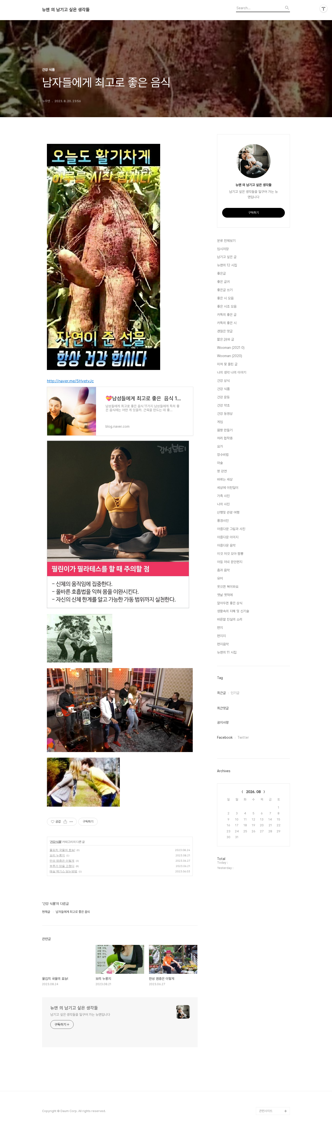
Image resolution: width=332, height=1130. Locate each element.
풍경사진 (223, 521)
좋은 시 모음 (225, 298)
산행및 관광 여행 (228, 512)
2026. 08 (253, 792)
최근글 (221, 693)
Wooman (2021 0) (231, 348)
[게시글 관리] (71, 821)
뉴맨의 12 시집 (227, 265)
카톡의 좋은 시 (226, 323)
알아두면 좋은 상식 (229, 603)
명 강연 (222, 471)
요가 (220, 446)
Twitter (243, 737)
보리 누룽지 (57, 855)
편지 (220, 628)
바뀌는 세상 (225, 479)
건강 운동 (223, 397)
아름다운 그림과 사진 (231, 529)
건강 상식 (223, 381)
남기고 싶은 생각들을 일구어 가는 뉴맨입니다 (80, 1014)
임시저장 (223, 249)
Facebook (225, 737)
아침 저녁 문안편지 (229, 562)
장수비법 (223, 455)
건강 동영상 (225, 414)
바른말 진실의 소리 (229, 619)
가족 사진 (223, 496)
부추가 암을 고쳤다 (62, 866)
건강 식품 (55, 841)
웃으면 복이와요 (227, 587)
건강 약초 (223, 405)
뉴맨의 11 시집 (226, 652)
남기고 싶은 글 (226, 257)
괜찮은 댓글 (225, 331)
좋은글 (221, 273)
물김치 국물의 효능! (62, 850)
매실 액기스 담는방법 (63, 871)
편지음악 (223, 644)
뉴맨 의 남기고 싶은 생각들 (66, 9)
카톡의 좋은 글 (226, 315)
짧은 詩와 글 (225, 339)
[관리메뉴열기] (323, 8)
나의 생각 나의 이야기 (231, 372)
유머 (220, 578)
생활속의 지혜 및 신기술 (233, 611)
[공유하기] (65, 821)
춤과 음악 (223, 570)
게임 (220, 422)
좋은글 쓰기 (225, 290)
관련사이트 (265, 1111)
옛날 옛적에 (225, 595)
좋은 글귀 (223, 282)
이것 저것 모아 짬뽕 (230, 554)
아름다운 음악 (226, 545)
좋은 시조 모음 (226, 306)
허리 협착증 (225, 438)
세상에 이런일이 (227, 488)
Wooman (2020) (229, 356)
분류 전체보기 (226, 241)
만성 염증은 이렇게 (62, 860)
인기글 (235, 693)
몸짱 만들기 (225, 430)
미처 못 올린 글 (227, 364)
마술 (220, 463)
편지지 (221, 636)
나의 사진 (223, 504)
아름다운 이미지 (227, 537)
